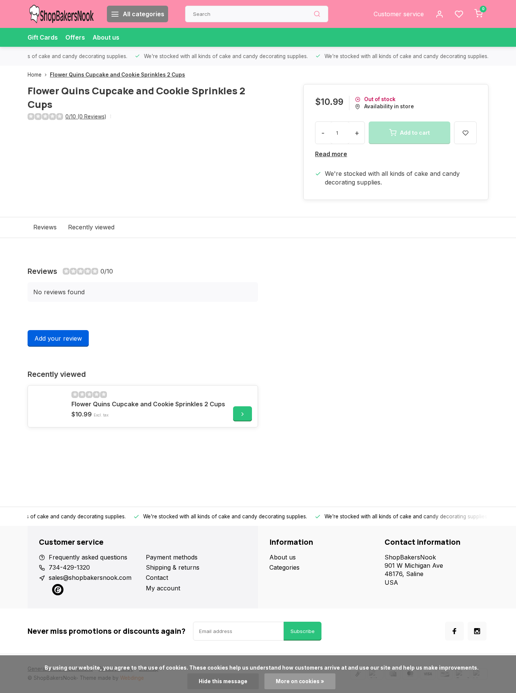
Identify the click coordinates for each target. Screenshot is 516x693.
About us (106, 37)
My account (163, 588)
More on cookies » (300, 681)
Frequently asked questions (88, 557)
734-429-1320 (69, 567)
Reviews (45, 227)
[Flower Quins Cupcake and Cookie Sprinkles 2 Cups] (49, 406)
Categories (284, 567)
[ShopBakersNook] (62, 14)
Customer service (399, 14)
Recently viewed (91, 227)
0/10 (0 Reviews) (85, 117)
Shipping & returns (172, 567)
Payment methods (172, 557)
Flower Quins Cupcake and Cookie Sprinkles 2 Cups (117, 75)
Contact (157, 577)
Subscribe (302, 631)
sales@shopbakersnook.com (90, 577)
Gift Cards (43, 37)
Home (35, 75)
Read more (331, 154)
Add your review (58, 338)
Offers (75, 37)
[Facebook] (454, 631)
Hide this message (223, 681)
